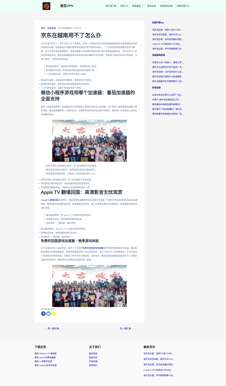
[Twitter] (48, 313)
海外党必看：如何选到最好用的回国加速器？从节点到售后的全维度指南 (168, 39)
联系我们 (93, 365)
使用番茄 (136, 6)
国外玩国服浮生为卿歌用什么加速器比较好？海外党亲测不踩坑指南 (168, 81)
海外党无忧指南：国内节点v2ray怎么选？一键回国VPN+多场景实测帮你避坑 (168, 34)
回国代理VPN (183, 6)
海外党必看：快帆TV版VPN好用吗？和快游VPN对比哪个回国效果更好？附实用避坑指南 (168, 30)
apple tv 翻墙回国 (50, 200)
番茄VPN (66, 6)
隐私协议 (93, 357)
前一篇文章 (52, 328)
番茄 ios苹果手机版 (43, 361)
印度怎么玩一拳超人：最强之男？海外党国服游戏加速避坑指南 (168, 62)
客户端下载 (111, 6)
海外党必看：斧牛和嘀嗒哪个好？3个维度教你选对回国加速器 (168, 49)
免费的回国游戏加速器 (93, 248)
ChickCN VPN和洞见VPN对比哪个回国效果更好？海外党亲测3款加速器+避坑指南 (168, 44)
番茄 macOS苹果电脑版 (45, 357)
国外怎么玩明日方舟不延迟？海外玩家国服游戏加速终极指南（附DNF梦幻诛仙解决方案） (168, 67)
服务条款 (93, 353)
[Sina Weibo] (53, 313)
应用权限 (93, 361)
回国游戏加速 (166, 6)
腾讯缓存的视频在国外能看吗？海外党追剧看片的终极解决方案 (168, 104)
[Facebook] (43, 313)
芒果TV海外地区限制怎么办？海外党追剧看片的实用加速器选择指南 (168, 100)
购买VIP (124, 6)
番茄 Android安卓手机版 (46, 365)
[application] (142, 6)
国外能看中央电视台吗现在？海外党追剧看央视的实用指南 (168, 114)
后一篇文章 (127, 328)
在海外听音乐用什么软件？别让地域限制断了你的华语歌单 (168, 95)
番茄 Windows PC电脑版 (45, 353)
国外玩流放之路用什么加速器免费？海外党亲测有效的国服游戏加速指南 (168, 76)
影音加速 (151, 6)
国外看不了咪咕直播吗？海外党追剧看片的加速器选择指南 (168, 109)
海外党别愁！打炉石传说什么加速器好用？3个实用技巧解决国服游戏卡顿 (168, 72)
